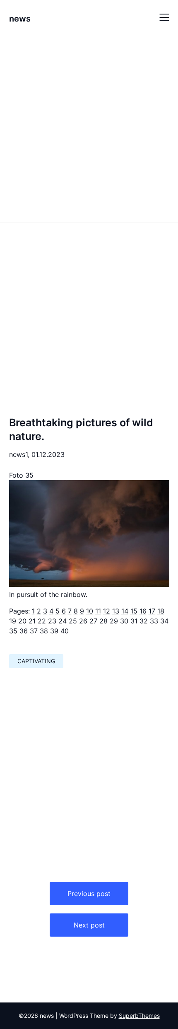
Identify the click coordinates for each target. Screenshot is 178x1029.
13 (115, 611)
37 (34, 631)
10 (89, 611)
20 (22, 621)
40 (64, 631)
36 (23, 631)
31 (133, 621)
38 (44, 631)
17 (152, 611)
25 (73, 621)
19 (12, 621)
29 (114, 621)
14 (124, 611)
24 (62, 621)
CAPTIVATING (36, 660)
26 (83, 621)
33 (154, 621)
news (20, 19)
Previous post (89, 893)
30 (124, 621)
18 (160, 611)
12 (106, 611)
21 (32, 621)
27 (93, 621)
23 (52, 621)
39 (54, 631)
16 (143, 611)
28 (103, 621)
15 (133, 611)
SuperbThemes (139, 1015)
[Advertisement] (89, 128)
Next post (89, 925)
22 (42, 621)
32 (144, 621)
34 (164, 621)
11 (98, 611)
